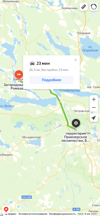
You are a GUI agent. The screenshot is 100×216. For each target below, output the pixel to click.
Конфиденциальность (62, 213)
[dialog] (51, 72)
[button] (83, 7)
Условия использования (32, 213)
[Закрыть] (76, 60)
